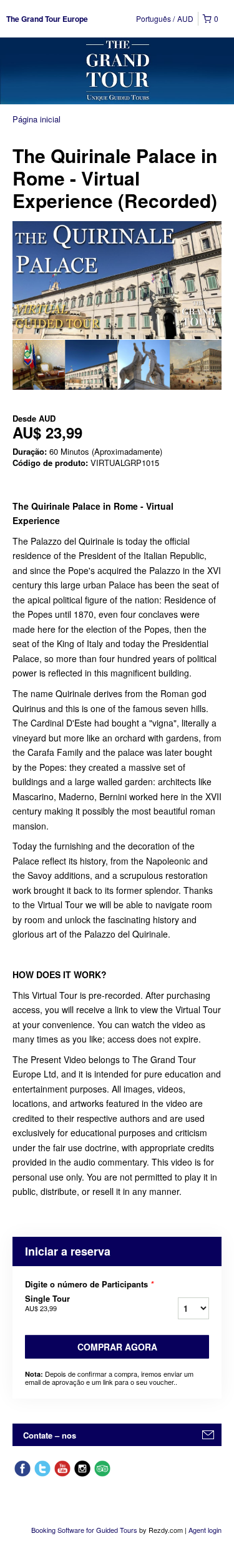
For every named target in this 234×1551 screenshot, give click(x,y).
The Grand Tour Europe (47, 18)
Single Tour (47, 1303)
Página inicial (36, 119)
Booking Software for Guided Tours (85, 1530)
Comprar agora (117, 1346)
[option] (38, 365)
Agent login (205, 1530)
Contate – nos (49, 1435)
